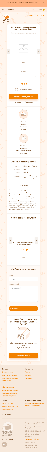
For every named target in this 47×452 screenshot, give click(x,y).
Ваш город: (10, 9)
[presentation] (8, 51)
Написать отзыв (23, 356)
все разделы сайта (2, 9)
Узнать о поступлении (23, 97)
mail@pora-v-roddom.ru (32, 439)
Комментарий (14, 284)
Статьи (4, 384)
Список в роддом (7, 403)
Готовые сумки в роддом (10, 406)
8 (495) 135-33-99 (35, 15)
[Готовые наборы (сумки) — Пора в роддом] (6, 15)
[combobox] (23, 76)
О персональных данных (10, 390)
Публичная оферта (8, 387)
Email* (11, 275)
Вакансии (28, 375)
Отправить (14, 308)
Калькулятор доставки (9, 375)
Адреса (27, 372)
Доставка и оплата (8, 372)
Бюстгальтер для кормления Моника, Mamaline (23, 243)
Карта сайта (6, 414)
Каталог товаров (7, 409)
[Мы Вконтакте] (4, 444)
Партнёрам (28, 378)
